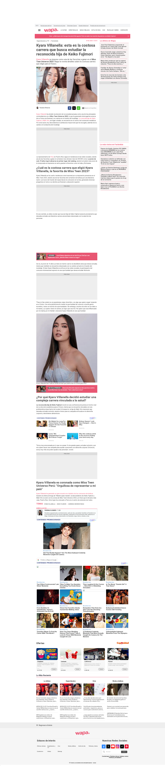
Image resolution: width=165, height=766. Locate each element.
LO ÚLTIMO (64, 30)
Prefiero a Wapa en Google (49, 560)
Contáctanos (106, 756)
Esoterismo (40, 751)
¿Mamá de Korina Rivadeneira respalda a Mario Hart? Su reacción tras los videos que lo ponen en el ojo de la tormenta (113, 177)
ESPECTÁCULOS (73, 30)
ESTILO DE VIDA (95, 30)
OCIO (103, 30)
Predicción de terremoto (97, 25)
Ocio (59, 746)
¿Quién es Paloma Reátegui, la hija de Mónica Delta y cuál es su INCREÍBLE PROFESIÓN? (114, 169)
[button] (128, 36)
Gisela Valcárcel (83, 25)
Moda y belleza (72, 746)
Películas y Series (93, 746)
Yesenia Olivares (45, 108)
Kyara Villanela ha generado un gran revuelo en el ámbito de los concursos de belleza (64, 493)
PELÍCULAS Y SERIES (113, 30)
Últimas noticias (41, 746)
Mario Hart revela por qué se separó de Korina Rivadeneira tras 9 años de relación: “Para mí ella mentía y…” (113, 62)
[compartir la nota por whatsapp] (78, 108)
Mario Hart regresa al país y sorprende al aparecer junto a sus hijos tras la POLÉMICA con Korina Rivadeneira (112, 186)
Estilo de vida (81, 746)
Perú (52, 157)
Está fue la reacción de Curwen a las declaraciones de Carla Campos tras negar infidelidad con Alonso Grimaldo (114, 76)
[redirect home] (51, 30)
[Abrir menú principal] (39, 30)
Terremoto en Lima (59, 25)
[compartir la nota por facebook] (69, 108)
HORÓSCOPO (124, 30)
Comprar (54, 669)
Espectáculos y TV (43, 41)
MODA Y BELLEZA (85, 30)
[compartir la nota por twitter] (74, 108)
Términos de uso (114, 756)
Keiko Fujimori (61, 504)
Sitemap (60, 751)
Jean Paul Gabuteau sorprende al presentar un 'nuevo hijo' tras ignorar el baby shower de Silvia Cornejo (113, 46)
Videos (49, 751)
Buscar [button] (124, 751)
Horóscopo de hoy (46, 25)
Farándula (54, 41)
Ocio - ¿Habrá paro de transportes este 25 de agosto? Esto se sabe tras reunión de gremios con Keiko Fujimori (82, 36)
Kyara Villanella (42, 59)
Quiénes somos (124, 756)
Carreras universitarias (76, 504)
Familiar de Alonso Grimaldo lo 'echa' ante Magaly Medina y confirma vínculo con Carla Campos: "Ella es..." (113, 69)
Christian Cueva (72, 25)
